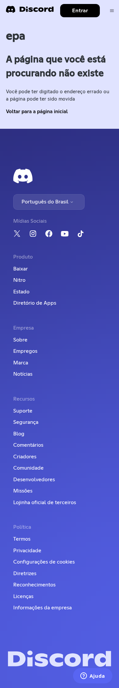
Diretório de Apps (34, 303)
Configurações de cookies (44, 562)
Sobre (20, 340)
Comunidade (28, 468)
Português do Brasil (45, 201)
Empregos (25, 351)
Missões (22, 491)
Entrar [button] (80, 10)
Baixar (20, 268)
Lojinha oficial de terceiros (44, 502)
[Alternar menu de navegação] (112, 11)
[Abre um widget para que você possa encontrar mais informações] (92, 676)
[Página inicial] (30, 11)
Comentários (28, 445)
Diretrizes (24, 573)
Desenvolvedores (34, 479)
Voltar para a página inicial (37, 111)
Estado (21, 291)
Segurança (25, 422)
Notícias (22, 374)
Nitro (19, 280)
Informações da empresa (42, 607)
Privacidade (27, 550)
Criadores (24, 456)
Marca (20, 362)
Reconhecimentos (34, 584)
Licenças (23, 596)
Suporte (22, 411)
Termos (21, 539)
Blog (18, 433)
